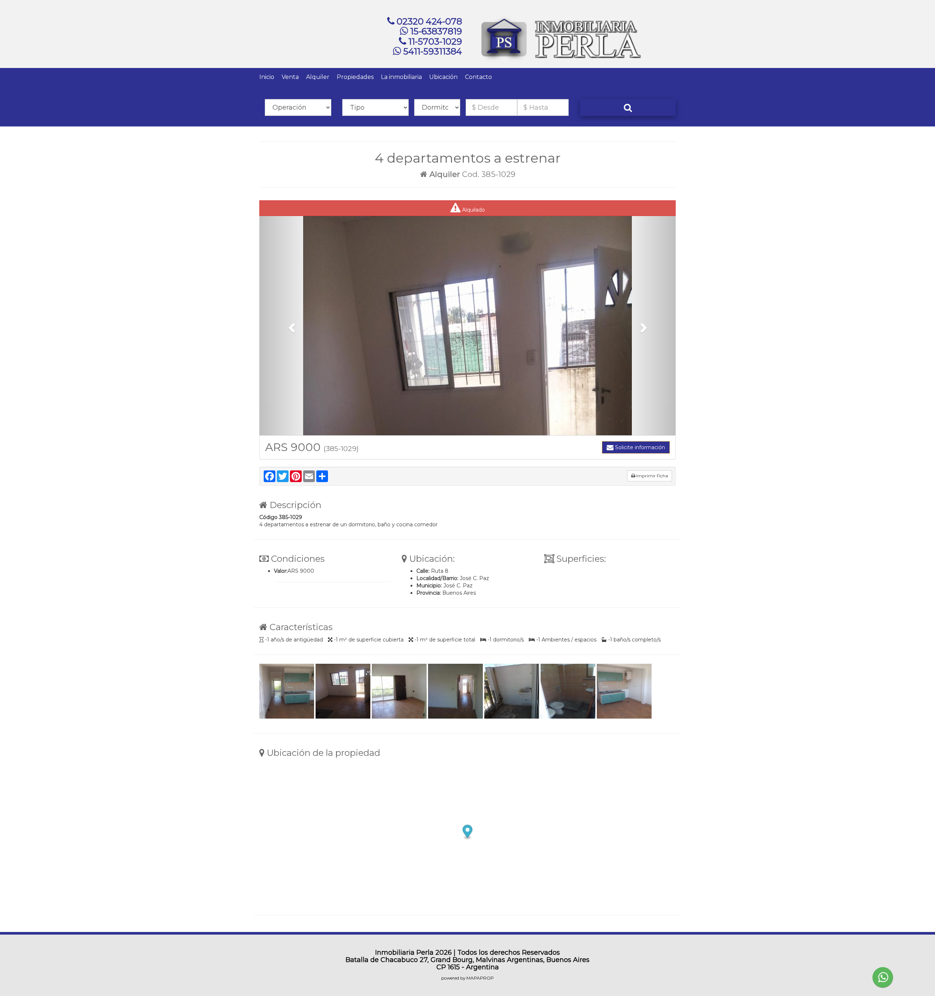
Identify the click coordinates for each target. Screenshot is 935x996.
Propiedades (355, 76)
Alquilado (473, 210)
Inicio (266, 76)
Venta (290, 76)
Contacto (478, 76)
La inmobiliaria (401, 76)
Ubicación (443, 76)
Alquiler (317, 76)
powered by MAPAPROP (467, 978)
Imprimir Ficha (651, 475)
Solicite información (639, 447)
